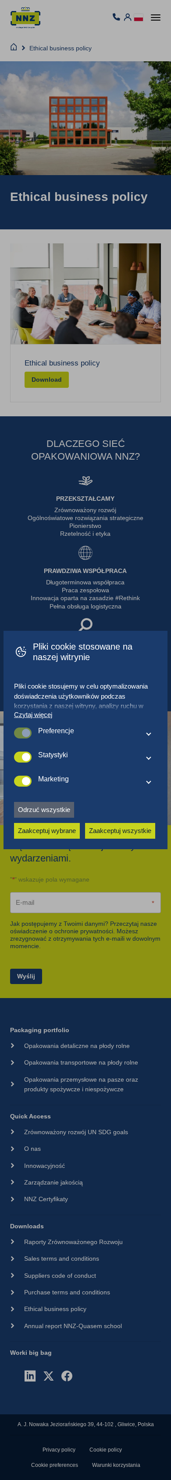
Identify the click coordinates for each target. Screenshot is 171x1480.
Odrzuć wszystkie (44, 809)
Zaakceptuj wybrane (47, 830)
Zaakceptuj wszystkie (120, 830)
